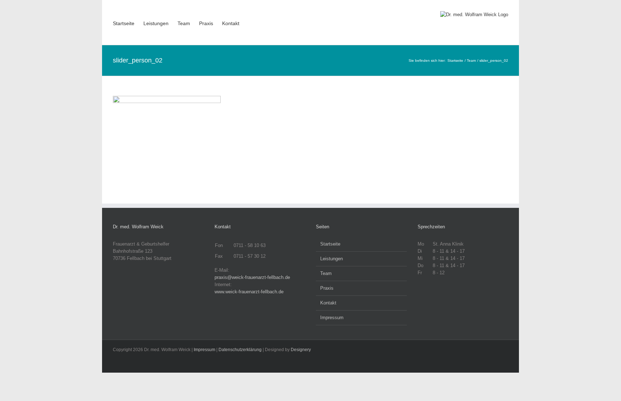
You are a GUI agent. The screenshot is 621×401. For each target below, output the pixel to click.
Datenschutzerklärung (240, 349)
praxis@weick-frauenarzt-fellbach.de (252, 277)
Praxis (327, 288)
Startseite (330, 244)
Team (326, 273)
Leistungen (331, 258)
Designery (301, 349)
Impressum (332, 317)
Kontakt (328, 303)
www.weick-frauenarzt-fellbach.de (249, 291)
